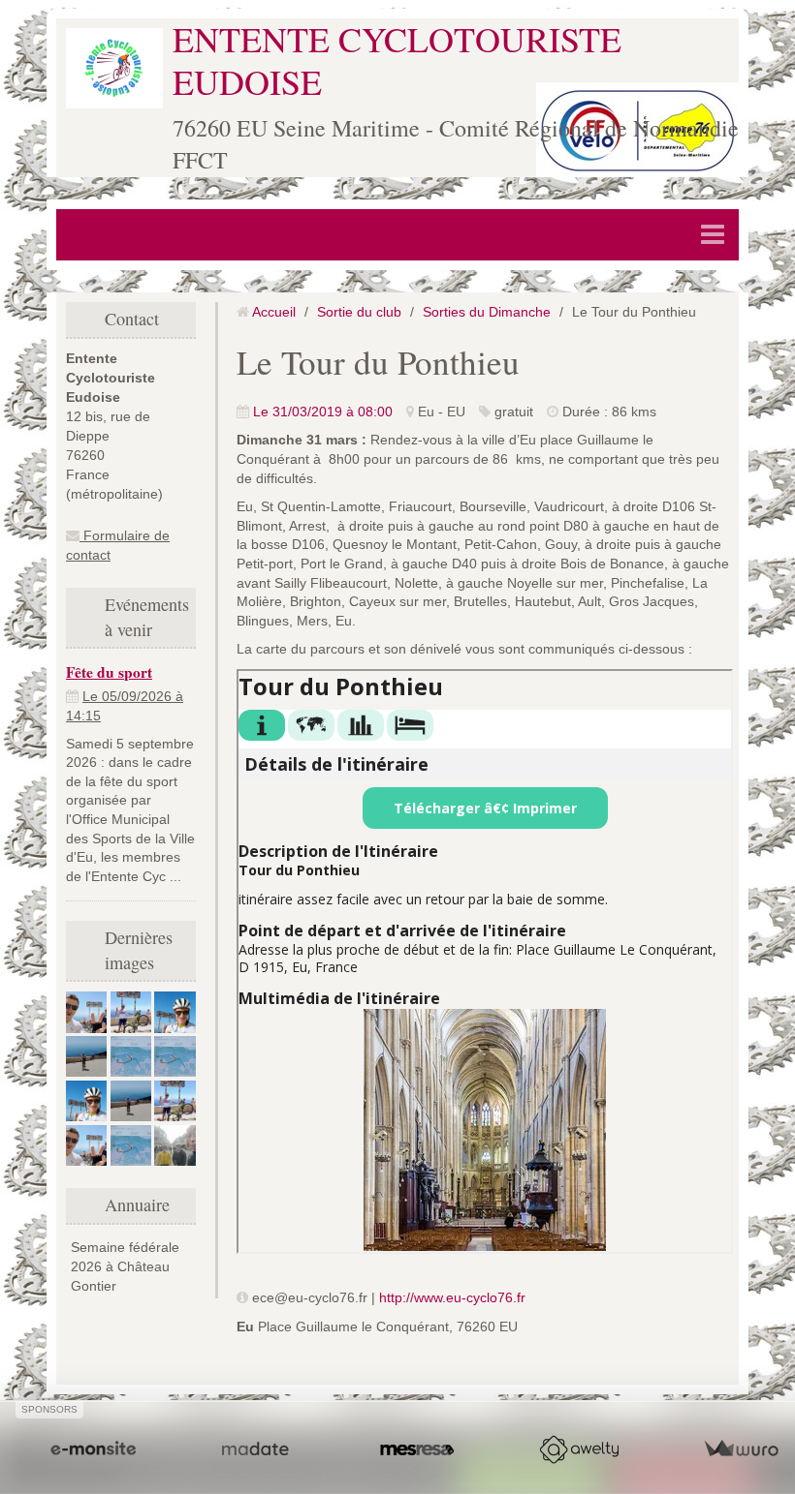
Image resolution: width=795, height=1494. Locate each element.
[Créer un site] (93, 1449)
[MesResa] (417, 1449)
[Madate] (255, 1449)
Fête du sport (109, 672)
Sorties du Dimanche (487, 312)
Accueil (274, 312)
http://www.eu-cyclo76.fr (452, 1297)
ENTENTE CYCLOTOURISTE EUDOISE (397, 59)
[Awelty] (579, 1449)
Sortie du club (359, 312)
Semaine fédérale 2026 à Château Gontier (125, 1266)
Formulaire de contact (118, 545)
